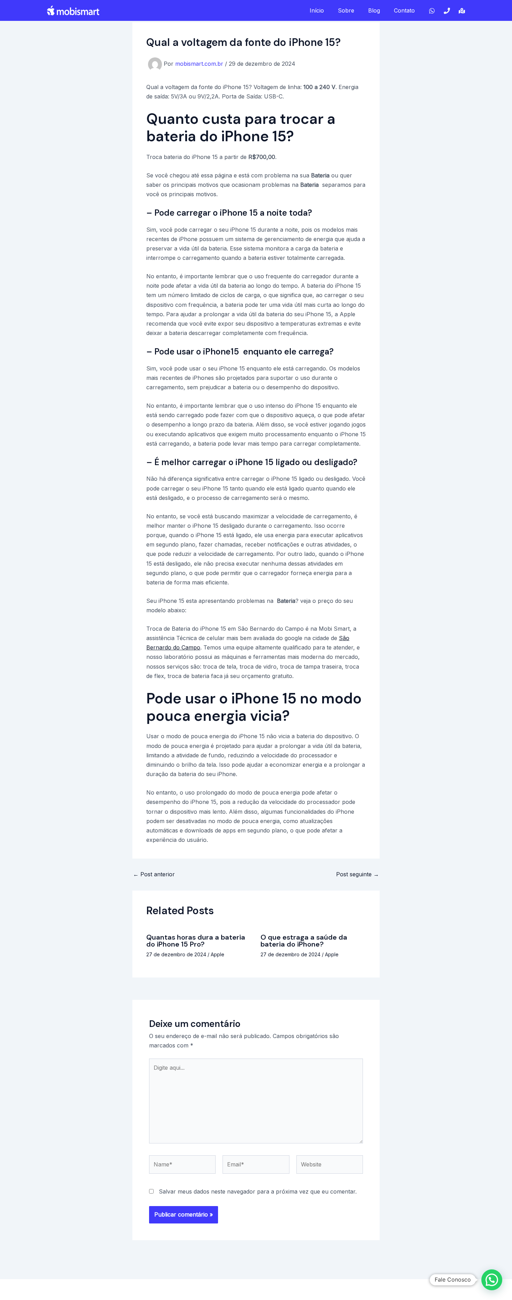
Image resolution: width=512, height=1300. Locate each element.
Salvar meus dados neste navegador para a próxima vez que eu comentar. (258, 1191)
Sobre (346, 10)
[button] (491, 1279)
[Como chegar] (462, 11)
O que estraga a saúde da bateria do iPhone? (304, 941)
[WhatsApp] (432, 11)
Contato (404, 10)
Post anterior (154, 874)
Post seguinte (357, 874)
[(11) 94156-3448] (447, 11)
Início (317, 10)
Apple (217, 954)
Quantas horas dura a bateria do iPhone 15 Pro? (195, 941)
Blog (374, 10)
